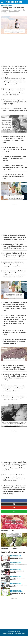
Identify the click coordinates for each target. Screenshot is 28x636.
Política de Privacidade (8, 633)
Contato (23, 633)
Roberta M (6, 14)
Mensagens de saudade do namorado (17, 578)
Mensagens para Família (16, 591)
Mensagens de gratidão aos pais (18, 593)
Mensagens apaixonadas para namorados (18, 585)
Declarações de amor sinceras (18, 564)
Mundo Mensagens (15, 631)
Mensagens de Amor (6, 5)
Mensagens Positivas (15, 557)
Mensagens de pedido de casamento (17, 571)
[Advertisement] (14, 50)
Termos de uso (17, 633)
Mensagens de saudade (16, 558)
